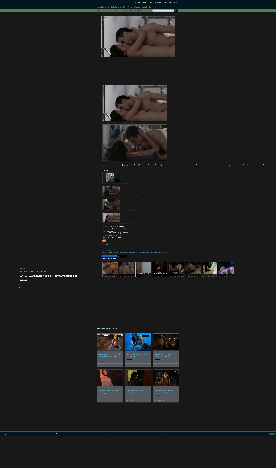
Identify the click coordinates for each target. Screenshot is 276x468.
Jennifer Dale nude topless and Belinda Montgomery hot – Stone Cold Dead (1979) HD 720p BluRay (109, 392)
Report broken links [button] (110, 256)
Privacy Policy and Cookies (170, 2)
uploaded (105, 244)
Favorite (122, 256)
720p (20, 271)
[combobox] (163, 10)
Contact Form (158, 2)
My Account (138, 2)
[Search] (176, 10)
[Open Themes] (109, 10)
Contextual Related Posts (111, 280)
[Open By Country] (118, 10)
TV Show (43, 271)
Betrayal (26, 271)
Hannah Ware (35, 271)
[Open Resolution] (133, 10)
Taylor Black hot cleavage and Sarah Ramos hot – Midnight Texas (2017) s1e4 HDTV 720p (109, 356)
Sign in (150, 2)
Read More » (102, 361)
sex (20, 287)
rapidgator (105, 248)
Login (144, 2)
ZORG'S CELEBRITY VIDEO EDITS (124, 6)
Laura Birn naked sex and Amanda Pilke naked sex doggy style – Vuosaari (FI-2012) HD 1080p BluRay (137, 392)
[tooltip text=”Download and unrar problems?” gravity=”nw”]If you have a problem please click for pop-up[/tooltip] (134, 252)
